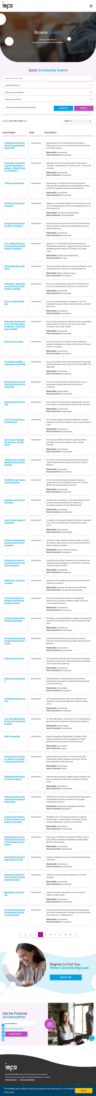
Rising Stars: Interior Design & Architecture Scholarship (14, 384)
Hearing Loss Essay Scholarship (14, 501)
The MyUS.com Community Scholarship (14, 481)
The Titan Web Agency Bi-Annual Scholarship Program (14, 721)
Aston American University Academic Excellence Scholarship (14, 912)
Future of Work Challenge (14, 302)
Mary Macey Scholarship (14, 893)
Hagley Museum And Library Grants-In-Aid (14, 858)
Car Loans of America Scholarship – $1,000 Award (14, 442)
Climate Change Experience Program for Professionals (14, 542)
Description (50, 132)
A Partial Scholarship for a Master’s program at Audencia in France (14, 759)
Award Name (9, 132)
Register (65, 977)
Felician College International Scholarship (14, 619)
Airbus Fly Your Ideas (13, 342)
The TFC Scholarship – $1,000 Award (14, 421)
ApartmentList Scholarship (14, 403)
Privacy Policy (11, 1080)
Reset (83, 108)
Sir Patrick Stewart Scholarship (14, 204)
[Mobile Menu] (91, 5)
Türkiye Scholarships (14, 183)
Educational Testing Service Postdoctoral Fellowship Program (14, 877)
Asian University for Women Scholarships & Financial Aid (14, 799)
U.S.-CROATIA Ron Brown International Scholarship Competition (14, 246)
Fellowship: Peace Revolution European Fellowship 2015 (14, 145)
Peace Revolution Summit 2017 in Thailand (14, 224)
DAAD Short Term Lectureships (14, 581)
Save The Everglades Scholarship (14, 521)
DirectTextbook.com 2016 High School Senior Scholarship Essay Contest (14, 841)
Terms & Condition (27, 1080)
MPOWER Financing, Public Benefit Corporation (30, 1074)
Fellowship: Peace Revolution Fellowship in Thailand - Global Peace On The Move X (14, 167)
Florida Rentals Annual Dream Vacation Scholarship (14, 640)
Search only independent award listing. (21, 107)
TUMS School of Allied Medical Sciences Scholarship (14, 462)
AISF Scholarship (12, 736)
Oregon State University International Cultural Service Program (14, 819)
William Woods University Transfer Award (14, 778)
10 (70, 935)
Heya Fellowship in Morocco (14, 267)
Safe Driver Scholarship (14, 680)
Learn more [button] (9, 1092)
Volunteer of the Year (14, 658)
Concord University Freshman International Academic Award (14, 600)
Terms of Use (7, 1028)
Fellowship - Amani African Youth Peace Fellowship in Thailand (14, 286)
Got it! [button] (83, 1091)
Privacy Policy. (19, 1028)
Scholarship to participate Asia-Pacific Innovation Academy (14, 562)
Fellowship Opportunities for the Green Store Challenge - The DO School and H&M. (14, 325)
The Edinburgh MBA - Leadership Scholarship (14, 363)
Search (63, 108)
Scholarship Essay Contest (14, 700)
